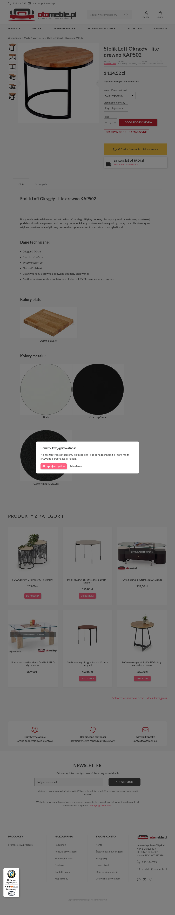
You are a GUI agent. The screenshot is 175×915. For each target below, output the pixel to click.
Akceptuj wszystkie (53, 466)
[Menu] (17, 870)
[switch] (11, 893)
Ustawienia (75, 466)
